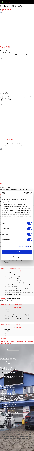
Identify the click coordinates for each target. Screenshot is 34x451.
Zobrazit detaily (24, 246)
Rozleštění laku (6, 47)
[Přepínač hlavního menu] (30, 2)
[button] (17, 270)
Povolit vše (17, 252)
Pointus (23, 445)
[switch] (29, 228)
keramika (3, 183)
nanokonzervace (7, 139)
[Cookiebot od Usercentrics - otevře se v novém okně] (24, 193)
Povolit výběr (17, 257)
